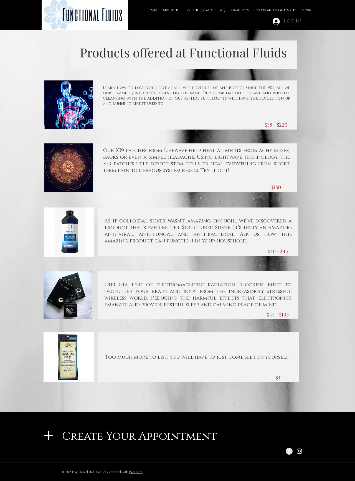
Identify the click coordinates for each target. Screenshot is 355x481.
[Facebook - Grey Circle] (289, 451)
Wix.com (136, 472)
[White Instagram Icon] (299, 451)
